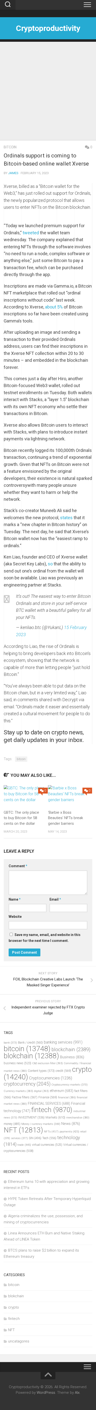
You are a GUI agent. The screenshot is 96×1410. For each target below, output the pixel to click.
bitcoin (10, 147)
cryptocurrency (27, 1084)
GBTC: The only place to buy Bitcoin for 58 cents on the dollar (21, 818)
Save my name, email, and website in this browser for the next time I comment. (44, 938)
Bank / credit (30, 1042)
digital (41, 1091)
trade (24, 1144)
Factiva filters (24, 1097)
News (70, 1123)
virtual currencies (47, 1144)
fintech (51, 1110)
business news (17, 1063)
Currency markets (18, 1091)
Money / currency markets (40, 1124)
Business (72, 1057)
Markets (55, 1117)
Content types (41, 1071)
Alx (77, 1392)
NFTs (51, 1131)
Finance (47, 1097)
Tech (49, 1138)
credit (63, 1071)
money (12, 1124)
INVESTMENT (31, 1117)
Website (15, 917)
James (13, 173)
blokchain (31, 1056)
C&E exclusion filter (47, 1063)
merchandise (77, 1117)
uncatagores (18, 1341)
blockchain (71, 1049)
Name (15, 899)
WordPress (46, 1392)
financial (67, 1097)
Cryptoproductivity (48, 28)
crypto (13, 1307)
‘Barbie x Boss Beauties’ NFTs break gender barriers (65, 818)
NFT (23, 1130)
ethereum (61, 1091)
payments (69, 1131)
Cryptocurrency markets (69, 1084)
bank (10, 1042)
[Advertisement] (48, 90)
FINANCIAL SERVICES (49, 1103)
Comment (18, 866)
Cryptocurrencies (50, 1077)
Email (55, 899)
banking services (63, 1042)
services (19, 1138)
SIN (35, 1138)
